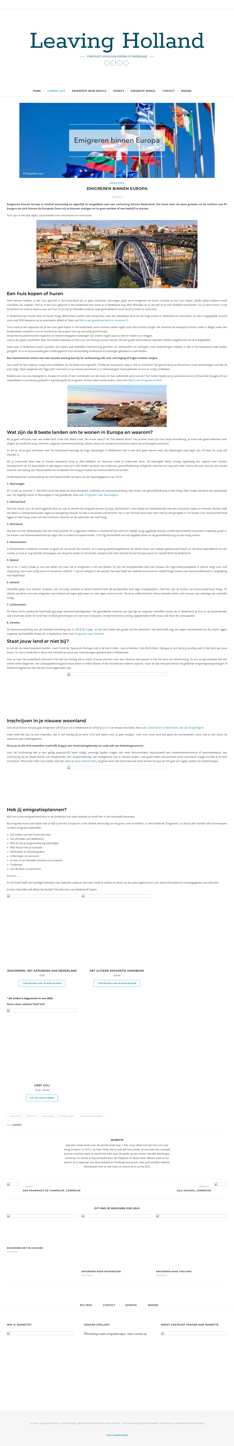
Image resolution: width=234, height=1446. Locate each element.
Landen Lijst (56, 90)
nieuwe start (15, 1116)
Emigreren (117, 182)
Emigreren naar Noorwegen (101, 495)
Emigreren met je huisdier (25, 1248)
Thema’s (118, 90)
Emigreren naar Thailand (174, 1271)
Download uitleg (195, 1423)
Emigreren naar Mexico (89, 90)
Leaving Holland (117, 41)
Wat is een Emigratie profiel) (145, 380)
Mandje (186, 90)
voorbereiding (47, 1116)
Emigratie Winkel (143, 90)
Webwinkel (180, 1423)
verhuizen (31, 1116)
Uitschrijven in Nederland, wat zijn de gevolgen (175, 727)
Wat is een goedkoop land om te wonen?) (103, 320)
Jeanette (17, 1124)
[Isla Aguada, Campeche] (220, 1188)
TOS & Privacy (166, 1423)
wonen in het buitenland (91, 1116)
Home (37, 90)
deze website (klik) (85, 761)
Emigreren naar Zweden (89, 633)
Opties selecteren (42, 1098)
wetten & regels (67, 1116)
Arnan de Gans (112, 1423)
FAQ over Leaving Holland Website (140, 1423)
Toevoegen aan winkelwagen (42, 983)
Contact (168, 90)
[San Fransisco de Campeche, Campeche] (13, 1188)
